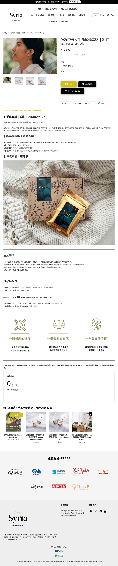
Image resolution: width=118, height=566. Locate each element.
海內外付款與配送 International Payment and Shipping (53, 561)
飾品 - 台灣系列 (51, 9)
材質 (62, 62)
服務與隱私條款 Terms (78, 561)
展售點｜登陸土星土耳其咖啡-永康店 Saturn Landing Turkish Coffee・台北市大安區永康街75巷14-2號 (73, 513)
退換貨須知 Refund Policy (94, 561)
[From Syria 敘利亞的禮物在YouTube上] (100, 512)
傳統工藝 (51, 15)
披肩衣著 (61, 15)
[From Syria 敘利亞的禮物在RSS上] (105, 512)
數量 (62, 71)
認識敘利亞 (65, 21)
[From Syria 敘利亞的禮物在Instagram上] (95, 512)
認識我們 (52, 21)
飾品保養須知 (23, 270)
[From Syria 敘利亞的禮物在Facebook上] (91, 512)
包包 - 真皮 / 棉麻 (37, 15)
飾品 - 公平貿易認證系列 (69, 9)
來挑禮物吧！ (75, 2)
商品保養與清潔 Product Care (25, 561)
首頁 (39, 9)
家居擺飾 (71, 15)
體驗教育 (82, 15)
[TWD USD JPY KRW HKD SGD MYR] (96, 15)
